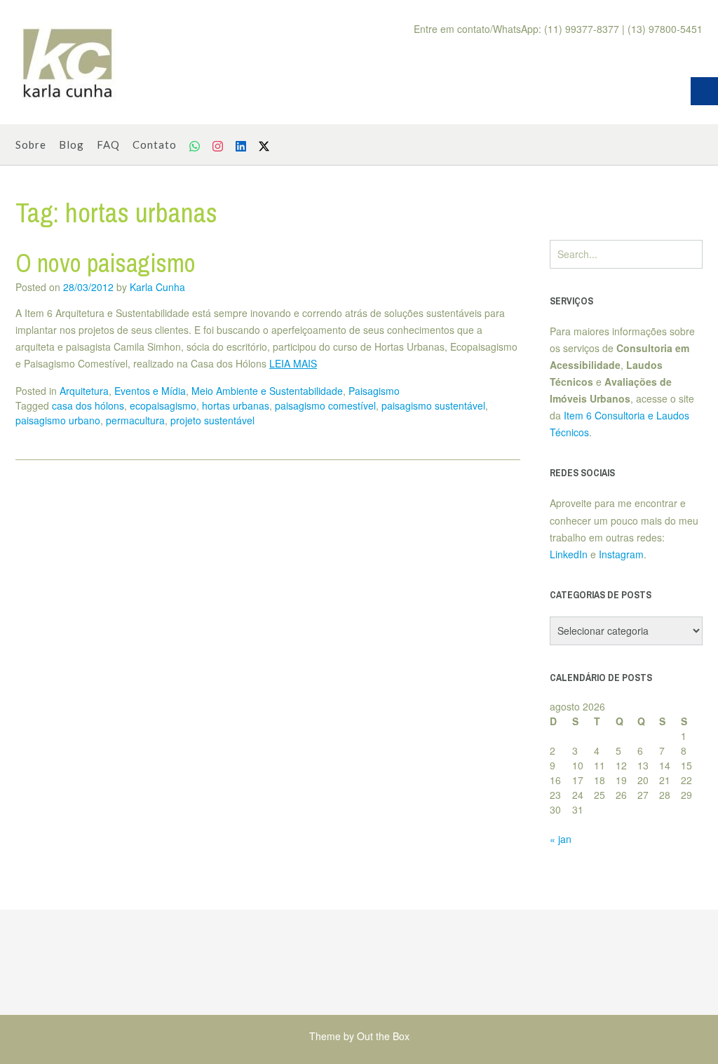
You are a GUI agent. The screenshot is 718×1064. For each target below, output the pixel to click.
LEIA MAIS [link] (293, 363)
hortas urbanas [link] (235, 405)
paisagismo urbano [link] (57, 420)
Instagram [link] (621, 554)
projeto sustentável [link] (212, 420)
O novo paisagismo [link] (105, 263)
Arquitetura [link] (84, 391)
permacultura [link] (135, 420)
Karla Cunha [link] (157, 287)
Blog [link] (71, 144)
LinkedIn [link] (569, 554)
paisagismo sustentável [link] (433, 405)
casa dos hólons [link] (88, 405)
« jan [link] (560, 839)
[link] (68, 62)
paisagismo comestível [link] (325, 405)
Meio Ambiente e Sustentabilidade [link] (267, 391)
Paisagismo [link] (374, 391)
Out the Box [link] (383, 1036)
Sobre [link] (30, 144)
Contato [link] (155, 144)
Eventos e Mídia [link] (150, 391)
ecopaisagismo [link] (163, 405)
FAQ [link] (108, 144)
